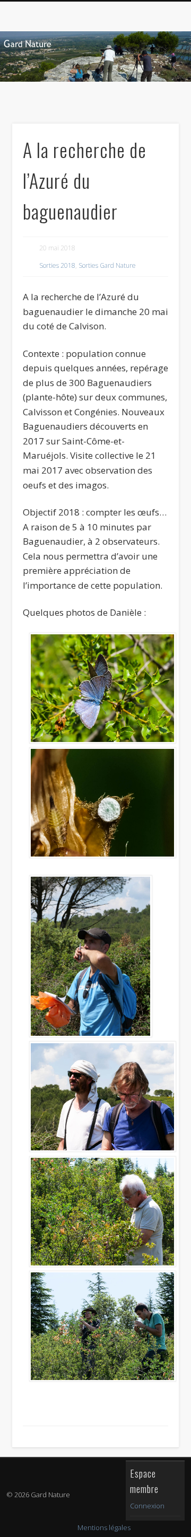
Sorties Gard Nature (107, 265)
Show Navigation (153, 94)
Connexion (147, 1505)
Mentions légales (104, 1527)
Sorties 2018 (57, 265)
